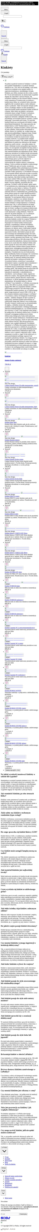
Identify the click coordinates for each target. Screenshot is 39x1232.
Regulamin (8, 1185)
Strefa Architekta (10, 1164)
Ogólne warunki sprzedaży (13, 1180)
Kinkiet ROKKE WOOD (13, 690)
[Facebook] (2, 1219)
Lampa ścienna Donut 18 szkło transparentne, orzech (21, 385)
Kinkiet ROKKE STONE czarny (15, 708)
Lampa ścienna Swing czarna (14, 459)
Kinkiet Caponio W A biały (13, 659)
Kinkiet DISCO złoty (11, 514)
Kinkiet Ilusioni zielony (12, 440)
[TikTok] (9, 1219)
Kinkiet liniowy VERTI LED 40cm (16, 553)
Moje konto (8, 1198)
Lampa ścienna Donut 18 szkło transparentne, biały (21, 407)
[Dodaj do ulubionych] (6, 373)
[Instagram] (4, 1219)
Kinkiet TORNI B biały (12, 586)
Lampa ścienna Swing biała (13, 479)
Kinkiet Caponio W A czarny (14, 643)
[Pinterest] (7, 1219)
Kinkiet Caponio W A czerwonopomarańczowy (20, 628)
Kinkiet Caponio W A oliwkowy (15, 675)
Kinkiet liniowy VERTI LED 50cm (16, 533)
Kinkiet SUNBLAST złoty (13, 572)
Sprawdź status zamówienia (13, 1176)
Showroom (8, 1160)
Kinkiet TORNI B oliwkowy (14, 614)
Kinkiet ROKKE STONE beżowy (16, 726)
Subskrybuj (23, 1214)
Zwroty (7, 1181)
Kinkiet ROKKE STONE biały (15, 761)
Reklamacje (8, 1183)
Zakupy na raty (9, 1178)
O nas (6, 1157)
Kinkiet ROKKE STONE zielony (15, 743)
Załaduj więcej (13, 770)
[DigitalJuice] (8, 1229)
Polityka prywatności (11, 1187)
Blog (6, 1162)
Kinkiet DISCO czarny (12, 496)
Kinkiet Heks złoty (11, 422)
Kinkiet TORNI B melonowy (14, 600)
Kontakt (7, 1159)
